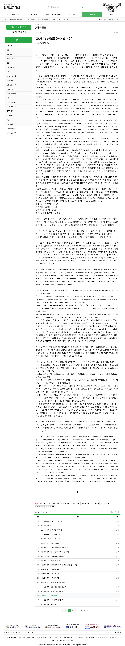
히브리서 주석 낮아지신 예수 (50, 569)
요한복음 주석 (95, 503)
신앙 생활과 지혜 (11, 85)
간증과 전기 (10, 89)
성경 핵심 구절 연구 (45, 503)
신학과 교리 (10, 72)
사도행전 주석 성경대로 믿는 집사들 (52, 591)
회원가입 (14, 32)
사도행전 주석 (105, 503)
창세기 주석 (56, 503)
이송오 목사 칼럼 (11, 102)
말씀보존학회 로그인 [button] (18, 27)
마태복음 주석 (85, 503)
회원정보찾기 (22, 32)
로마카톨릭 (10, 111)
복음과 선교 (10, 80)
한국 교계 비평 (11, 67)
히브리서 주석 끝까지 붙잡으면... (51, 560)
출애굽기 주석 (65, 503)
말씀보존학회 (12, 7)
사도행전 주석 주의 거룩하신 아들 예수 (52, 600)
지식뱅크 (104, 19)
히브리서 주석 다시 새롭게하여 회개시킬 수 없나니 (56, 552)
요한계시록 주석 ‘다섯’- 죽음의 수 (51, 521)
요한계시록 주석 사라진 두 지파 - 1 (52, 539)
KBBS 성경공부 (11, 133)
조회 (117, 517)
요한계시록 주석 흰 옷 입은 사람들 (51, 530)
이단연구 (9, 115)
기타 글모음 (10, 124)
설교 (8, 98)
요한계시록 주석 (49, 507)
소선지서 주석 (75, 503)
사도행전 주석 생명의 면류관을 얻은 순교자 (54, 587)
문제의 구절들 (11, 59)
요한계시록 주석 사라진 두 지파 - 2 (52, 534)
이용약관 (27, 632)
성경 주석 (118, 19)
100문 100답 (11, 128)
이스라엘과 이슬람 (12, 93)
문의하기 (34, 632)
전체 (36, 503)
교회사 (8, 63)
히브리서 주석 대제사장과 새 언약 (51, 543)
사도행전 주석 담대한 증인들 (50, 604)
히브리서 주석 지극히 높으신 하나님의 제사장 (54, 547)
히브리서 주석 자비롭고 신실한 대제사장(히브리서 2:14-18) (59, 565)
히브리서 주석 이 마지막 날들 (50, 578)
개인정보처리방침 (17, 632)
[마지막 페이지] (90, 610)
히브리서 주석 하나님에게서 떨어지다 (52, 556)
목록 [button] (116, 32)
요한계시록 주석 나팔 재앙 (49, 526)
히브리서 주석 (39, 507)
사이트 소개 (7, 632)
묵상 (8, 120)
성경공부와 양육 (11, 76)
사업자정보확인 (89, 637)
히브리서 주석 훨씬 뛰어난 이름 (50, 574)
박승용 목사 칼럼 (11, 107)
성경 (8, 50)
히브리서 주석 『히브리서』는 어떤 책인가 (53, 582)
